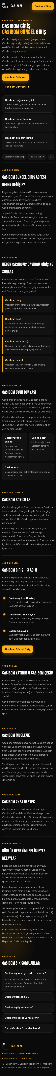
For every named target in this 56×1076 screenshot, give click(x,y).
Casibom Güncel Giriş (17, 86)
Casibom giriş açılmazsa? (19, 1007)
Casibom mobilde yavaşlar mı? (22, 1017)
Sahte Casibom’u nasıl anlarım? (22, 1028)
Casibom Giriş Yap (15, 77)
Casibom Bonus (9, 1058)
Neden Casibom (37, 156)
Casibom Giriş (43, 6)
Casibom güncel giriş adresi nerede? (25, 973)
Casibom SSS (26, 1058)
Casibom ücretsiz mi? (17, 996)
